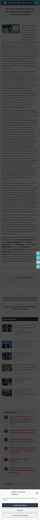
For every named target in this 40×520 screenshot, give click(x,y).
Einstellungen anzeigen (20, 515)
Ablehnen (20, 510)
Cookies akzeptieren (20, 505)
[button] (37, 493)
